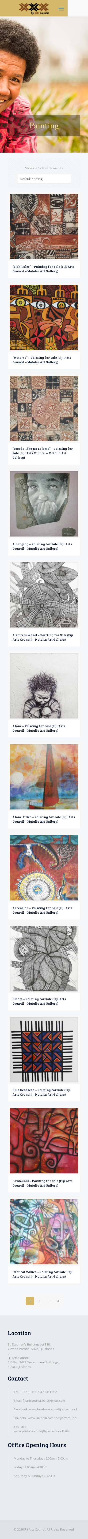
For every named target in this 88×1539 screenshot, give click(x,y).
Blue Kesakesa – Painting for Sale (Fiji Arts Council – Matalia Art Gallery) (41, 1092)
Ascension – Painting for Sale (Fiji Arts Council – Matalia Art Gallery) (42, 910)
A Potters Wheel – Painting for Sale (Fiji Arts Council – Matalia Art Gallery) (42, 637)
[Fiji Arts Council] (34, 8)
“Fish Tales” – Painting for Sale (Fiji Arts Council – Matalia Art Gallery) (43, 268)
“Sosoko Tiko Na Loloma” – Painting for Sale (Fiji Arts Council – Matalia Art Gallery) (42, 453)
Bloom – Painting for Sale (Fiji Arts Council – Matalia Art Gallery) (39, 1001)
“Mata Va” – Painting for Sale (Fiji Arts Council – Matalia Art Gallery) (41, 359)
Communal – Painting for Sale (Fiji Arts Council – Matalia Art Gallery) (42, 1183)
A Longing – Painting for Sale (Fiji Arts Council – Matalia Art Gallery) (42, 546)
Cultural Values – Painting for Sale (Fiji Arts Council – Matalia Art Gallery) (42, 1274)
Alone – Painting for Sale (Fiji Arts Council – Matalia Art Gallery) (38, 728)
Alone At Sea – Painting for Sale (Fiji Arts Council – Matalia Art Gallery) (43, 819)
